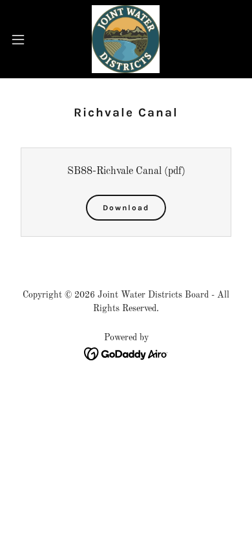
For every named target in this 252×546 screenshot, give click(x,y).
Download (126, 207)
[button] (23, 39)
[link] (126, 39)
